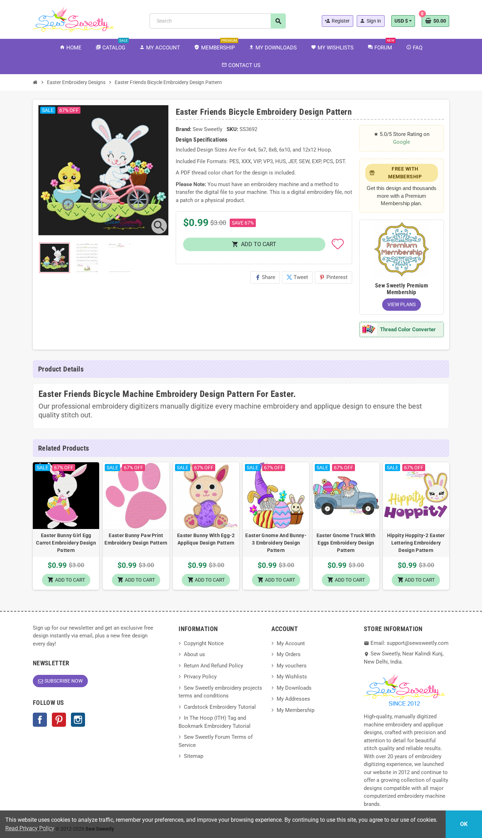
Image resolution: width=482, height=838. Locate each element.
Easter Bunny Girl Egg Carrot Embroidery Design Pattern (66, 543)
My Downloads (294, 688)
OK (464, 824)
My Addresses (293, 699)
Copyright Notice (204, 643)
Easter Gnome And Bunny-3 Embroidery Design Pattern (275, 543)
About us (194, 654)
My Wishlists (292, 676)
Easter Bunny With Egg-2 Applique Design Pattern (206, 539)
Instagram (78, 720)
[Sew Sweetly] (73, 19)
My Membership (295, 710)
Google (401, 142)
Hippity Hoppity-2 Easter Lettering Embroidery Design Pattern (416, 543)
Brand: (183, 129)
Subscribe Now (63, 681)
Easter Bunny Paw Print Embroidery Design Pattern (135, 539)
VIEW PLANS (401, 304)
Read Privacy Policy (29, 828)
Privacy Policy (200, 676)
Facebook (40, 720)
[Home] (35, 82)
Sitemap (193, 756)
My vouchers (292, 665)
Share (265, 277)
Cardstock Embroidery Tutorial (220, 707)
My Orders (289, 654)
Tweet (297, 277)
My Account (291, 643)
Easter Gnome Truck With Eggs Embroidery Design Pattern (346, 543)
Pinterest (333, 277)
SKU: (232, 129)
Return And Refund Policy (213, 665)
